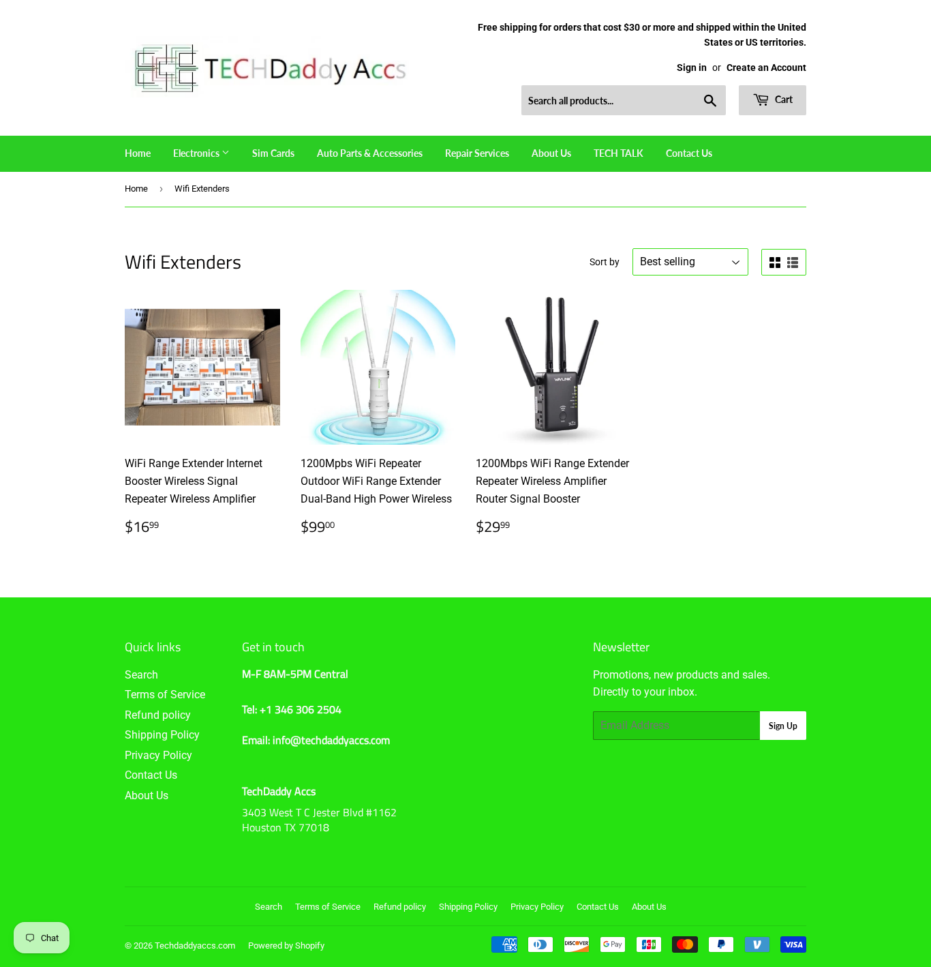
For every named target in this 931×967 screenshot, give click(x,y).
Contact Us (689, 153)
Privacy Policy (158, 755)
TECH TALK (618, 153)
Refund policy (158, 715)
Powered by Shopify (286, 945)
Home (138, 153)
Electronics (197, 153)
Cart (783, 99)
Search (141, 674)
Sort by (605, 261)
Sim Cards (273, 153)
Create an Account (766, 67)
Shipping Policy (162, 734)
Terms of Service (165, 694)
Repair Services (477, 153)
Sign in (692, 67)
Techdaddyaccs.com (195, 945)
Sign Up (783, 726)
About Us (551, 153)
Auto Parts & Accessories (370, 153)
